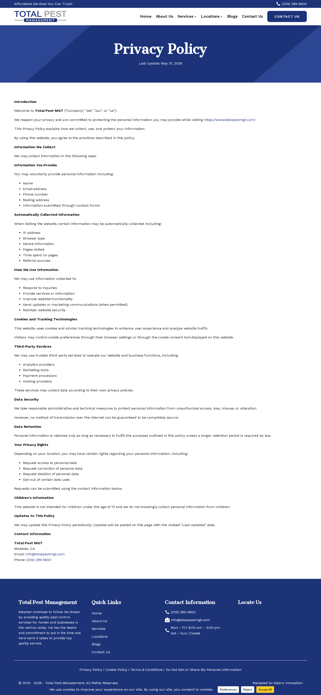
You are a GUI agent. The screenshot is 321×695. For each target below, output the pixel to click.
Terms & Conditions (146, 670)
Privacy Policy (91, 670)
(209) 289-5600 (38, 560)
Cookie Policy (116, 670)
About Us (164, 16)
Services (185, 16)
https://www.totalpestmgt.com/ (230, 120)
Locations (210, 16)
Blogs (232, 16)
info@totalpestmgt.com (44, 554)
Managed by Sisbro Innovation (277, 683)
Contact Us (252, 16)
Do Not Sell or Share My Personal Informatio (202, 670)
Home (146, 16)
